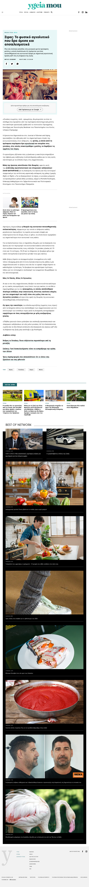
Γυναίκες (21, 369)
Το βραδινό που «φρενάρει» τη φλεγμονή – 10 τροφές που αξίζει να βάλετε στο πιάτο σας (32, 564)
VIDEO (31, 854)
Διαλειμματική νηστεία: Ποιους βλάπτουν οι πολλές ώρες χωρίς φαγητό (26, 509)
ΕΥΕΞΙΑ (26, 12)
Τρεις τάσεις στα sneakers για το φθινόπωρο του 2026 (21, 618)
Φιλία (41, 369)
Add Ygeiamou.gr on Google (29, 110)
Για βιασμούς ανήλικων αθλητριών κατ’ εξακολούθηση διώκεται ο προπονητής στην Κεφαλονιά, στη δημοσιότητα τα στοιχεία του (43, 782)
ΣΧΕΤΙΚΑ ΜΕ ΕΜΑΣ (23, 877)
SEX (30, 869)
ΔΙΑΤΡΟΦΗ (39, 12)
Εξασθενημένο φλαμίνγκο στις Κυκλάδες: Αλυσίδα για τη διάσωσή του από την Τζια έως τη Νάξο (34, 837)
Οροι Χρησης (83, 877)
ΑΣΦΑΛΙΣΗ (32, 12)
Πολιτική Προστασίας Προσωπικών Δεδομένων (65, 877)
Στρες (31, 369)
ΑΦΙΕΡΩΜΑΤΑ (32, 864)
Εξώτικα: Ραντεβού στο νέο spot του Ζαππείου (19, 673)
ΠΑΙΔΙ (30, 866)
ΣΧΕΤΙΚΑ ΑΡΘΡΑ (10, 385)
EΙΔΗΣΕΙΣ (31, 851)
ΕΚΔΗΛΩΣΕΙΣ (32, 859)
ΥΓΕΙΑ (21, 12)
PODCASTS (46, 12)
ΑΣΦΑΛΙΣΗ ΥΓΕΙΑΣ (21, 856)
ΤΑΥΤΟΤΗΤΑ (32, 877)
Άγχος (11, 369)
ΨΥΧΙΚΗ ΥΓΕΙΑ (9, 32)
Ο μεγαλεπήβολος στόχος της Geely (57, 454)
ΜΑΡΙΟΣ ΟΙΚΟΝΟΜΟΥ (10, 59)
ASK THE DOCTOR (33, 856)
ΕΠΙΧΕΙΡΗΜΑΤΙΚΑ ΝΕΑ (34, 861)
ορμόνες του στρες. (11, 149)
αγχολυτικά (29, 143)
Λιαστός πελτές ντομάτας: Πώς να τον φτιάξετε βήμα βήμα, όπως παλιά (26, 728)
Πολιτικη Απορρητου (43, 877)
